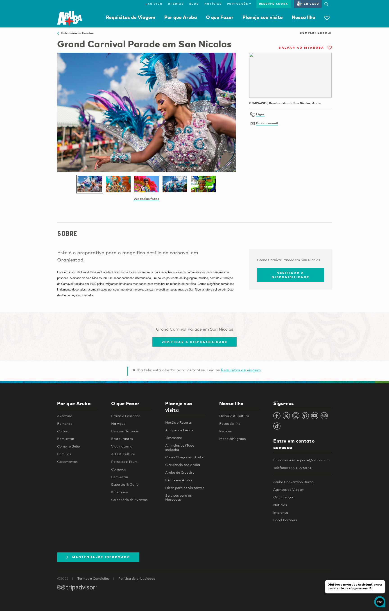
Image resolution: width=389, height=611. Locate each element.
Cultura (63, 431)
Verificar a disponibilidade (290, 275)
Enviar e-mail (267, 123)
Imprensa (280, 512)
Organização (283, 497)
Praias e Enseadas (125, 416)
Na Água (118, 423)
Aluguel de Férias (179, 430)
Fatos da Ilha (229, 423)
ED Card (311, 3)
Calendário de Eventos (76, 33)
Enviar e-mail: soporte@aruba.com (301, 460)
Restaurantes (122, 438)
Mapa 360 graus (232, 438)
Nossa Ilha (303, 17)
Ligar (260, 114)
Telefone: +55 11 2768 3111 (293, 468)
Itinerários (119, 492)
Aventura (64, 416)
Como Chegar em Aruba (184, 457)
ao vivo (154, 3)
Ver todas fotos (146, 199)
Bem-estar (65, 438)
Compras (118, 469)
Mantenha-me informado (101, 557)
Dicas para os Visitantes (184, 488)
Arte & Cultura (123, 454)
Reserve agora (273, 3)
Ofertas (176, 3)
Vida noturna (121, 446)
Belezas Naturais (125, 431)
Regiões (225, 431)
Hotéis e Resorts (178, 422)
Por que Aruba (180, 17)
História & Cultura (234, 416)
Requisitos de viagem (241, 370)
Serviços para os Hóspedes (178, 497)
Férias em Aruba (178, 480)
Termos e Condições (93, 578)
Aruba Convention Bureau (294, 482)
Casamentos (67, 461)
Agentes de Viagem (288, 489)
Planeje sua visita (262, 17)
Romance (64, 423)
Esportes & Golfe (124, 484)
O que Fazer (219, 17)
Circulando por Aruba (182, 465)
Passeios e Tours (124, 461)
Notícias (213, 3)
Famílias (64, 454)
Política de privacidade (136, 578)
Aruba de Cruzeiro (179, 472)
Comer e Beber (69, 446)
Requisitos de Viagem (130, 17)
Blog (194, 3)
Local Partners (285, 520)
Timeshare (173, 438)
